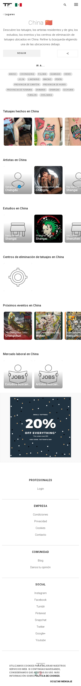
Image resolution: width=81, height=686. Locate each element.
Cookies (40, 528)
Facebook (40, 599)
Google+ (40, 633)
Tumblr (40, 606)
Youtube (41, 640)
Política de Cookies (47, 676)
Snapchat (40, 620)
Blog (40, 560)
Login (40, 488)
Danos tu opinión (40, 567)
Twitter (41, 626)
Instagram (40, 593)
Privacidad (40, 521)
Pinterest (40, 613)
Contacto (40, 534)
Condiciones (40, 514)
